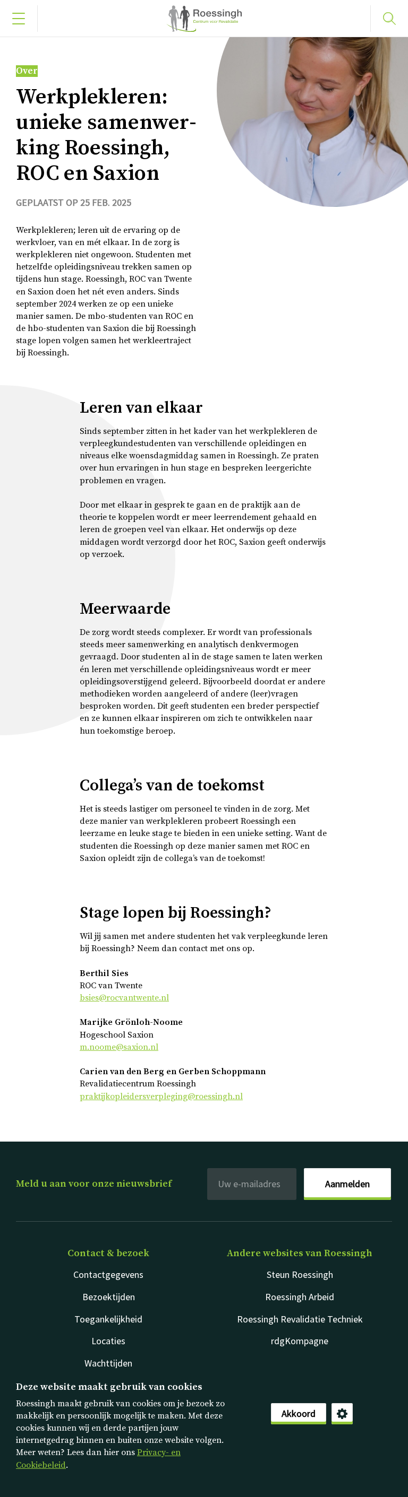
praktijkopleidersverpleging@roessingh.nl (161, 1096)
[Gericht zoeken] (389, 18)
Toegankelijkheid (108, 1319)
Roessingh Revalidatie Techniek (300, 1319)
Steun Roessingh (300, 1274)
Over (27, 71)
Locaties (108, 1341)
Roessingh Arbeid (299, 1297)
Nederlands (204, 18)
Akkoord (299, 1413)
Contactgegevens (108, 1274)
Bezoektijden (108, 1297)
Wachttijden (108, 1363)
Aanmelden (347, 1184)
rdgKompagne (299, 1341)
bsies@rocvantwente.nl (124, 998)
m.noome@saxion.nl (119, 1047)
